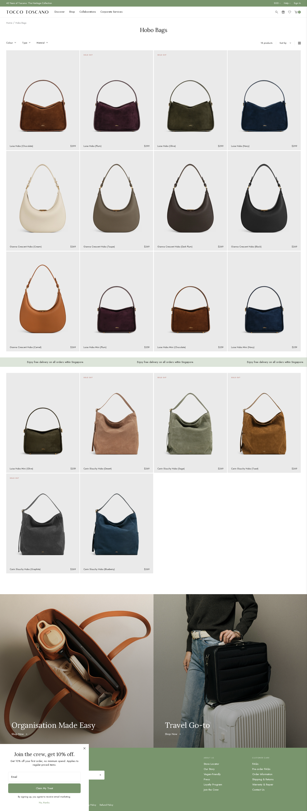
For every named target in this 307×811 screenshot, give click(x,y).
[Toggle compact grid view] (297, 43)
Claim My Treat (44, 788)
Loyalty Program (213, 784)
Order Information (262, 774)
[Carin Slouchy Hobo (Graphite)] (42, 519)
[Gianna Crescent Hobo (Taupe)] (116, 196)
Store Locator (211, 764)
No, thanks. (44, 802)
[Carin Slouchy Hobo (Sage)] (190, 418)
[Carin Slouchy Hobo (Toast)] (264, 418)
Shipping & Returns (263, 779)
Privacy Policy (89, 805)
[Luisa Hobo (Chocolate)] (42, 96)
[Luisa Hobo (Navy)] (264, 96)
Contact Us (258, 790)
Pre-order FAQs (261, 769)
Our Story (209, 769)
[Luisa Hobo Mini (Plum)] (116, 297)
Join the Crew (211, 790)
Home (9, 23)
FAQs (255, 764)
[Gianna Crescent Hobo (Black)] (264, 196)
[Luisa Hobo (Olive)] (190, 96)
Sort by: (283, 43)
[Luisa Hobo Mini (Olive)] (42, 418)
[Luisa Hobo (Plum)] (116, 96)
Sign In (297, 3)
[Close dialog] (84, 748)
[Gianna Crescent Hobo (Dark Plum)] (190, 196)
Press (207, 779)
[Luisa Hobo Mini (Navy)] (264, 297)
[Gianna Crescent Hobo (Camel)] (42, 297)
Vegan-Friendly (212, 774)
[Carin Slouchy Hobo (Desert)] (116, 418)
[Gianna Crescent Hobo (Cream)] (42, 196)
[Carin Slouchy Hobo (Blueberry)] (116, 519)
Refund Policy (106, 805)
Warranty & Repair (262, 784)
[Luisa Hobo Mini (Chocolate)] (190, 297)
